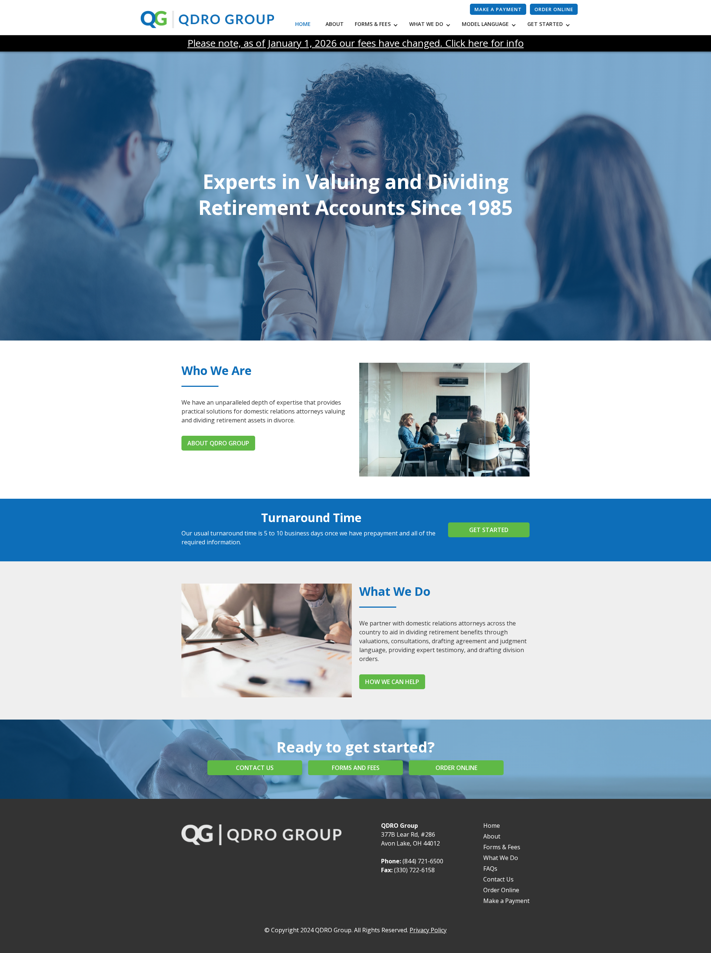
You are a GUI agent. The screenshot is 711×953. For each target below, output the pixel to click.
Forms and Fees (356, 768)
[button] (378, 25)
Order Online (553, 9)
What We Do (500, 858)
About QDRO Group (218, 443)
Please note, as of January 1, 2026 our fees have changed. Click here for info (355, 43)
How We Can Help (392, 682)
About (335, 23)
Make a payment (498, 9)
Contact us (255, 768)
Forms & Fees (501, 847)
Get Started (488, 530)
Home (303, 23)
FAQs (490, 868)
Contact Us (498, 879)
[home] (207, 19)
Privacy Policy (428, 930)
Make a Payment (506, 901)
